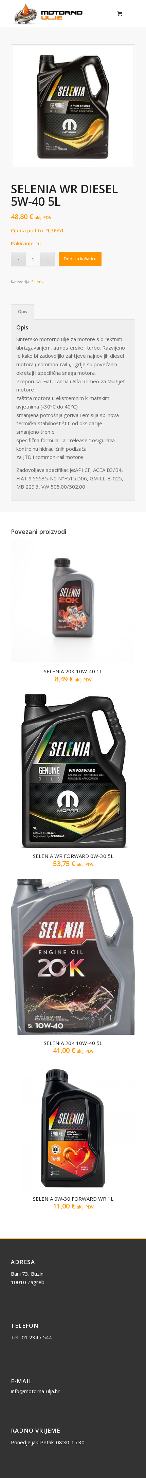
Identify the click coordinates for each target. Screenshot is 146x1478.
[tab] (22, 312)
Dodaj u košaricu (80, 259)
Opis (22, 311)
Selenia (37, 281)
